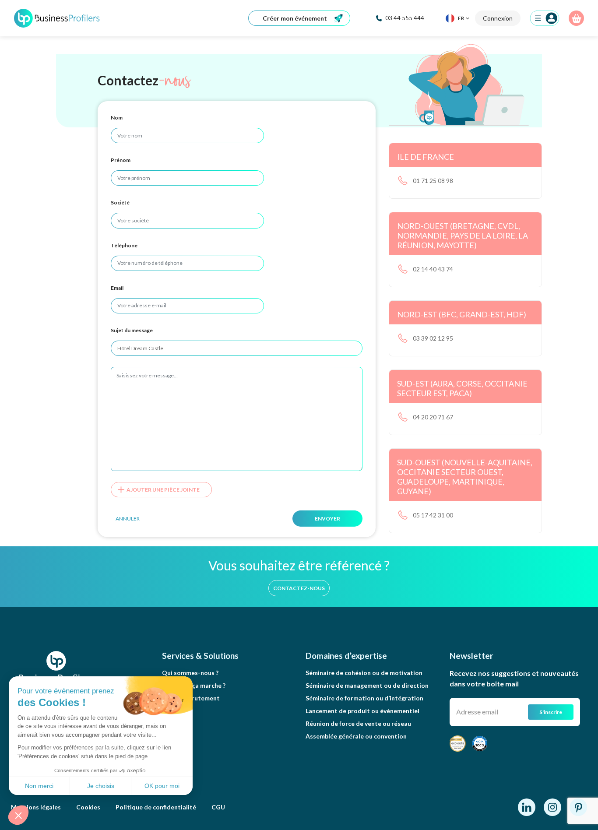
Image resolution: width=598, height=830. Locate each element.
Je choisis (100, 785)
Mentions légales (36, 807)
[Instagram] (553, 806)
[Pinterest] (578, 806)
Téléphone (124, 245)
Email (117, 288)
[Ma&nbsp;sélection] (576, 18)
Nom (117, 117)
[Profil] (544, 18)
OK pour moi (161, 785)
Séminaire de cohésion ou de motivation (364, 672)
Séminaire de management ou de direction (367, 685)
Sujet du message (132, 330)
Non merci (39, 785)
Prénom (120, 160)
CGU (218, 807)
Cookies (88, 807)
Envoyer (327, 518)
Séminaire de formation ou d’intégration (364, 698)
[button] (18, 815)
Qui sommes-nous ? (190, 672)
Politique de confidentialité (156, 807)
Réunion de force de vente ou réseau (358, 723)
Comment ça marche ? (193, 685)
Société (120, 202)
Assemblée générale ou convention (356, 736)
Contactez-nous (299, 588)
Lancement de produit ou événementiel (362, 710)
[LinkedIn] (527, 806)
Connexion (498, 18)
